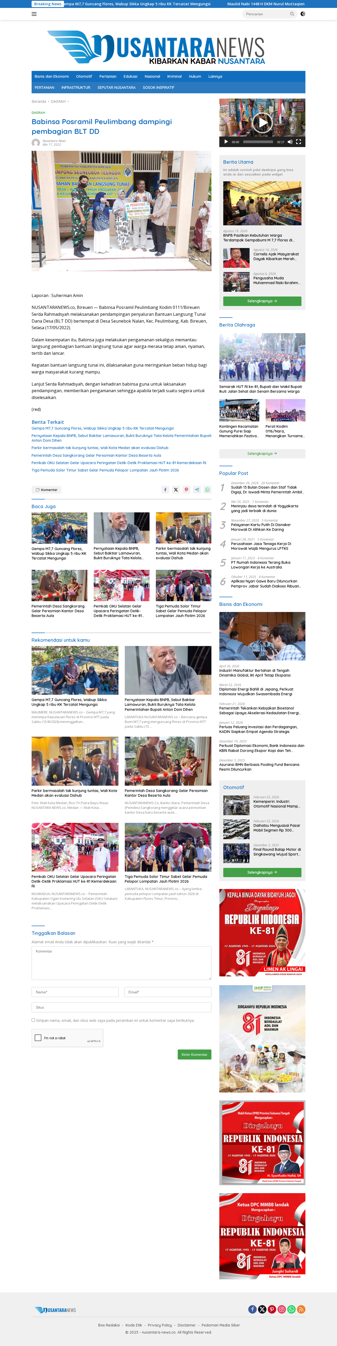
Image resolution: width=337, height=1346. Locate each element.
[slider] (258, 141)
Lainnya (215, 76)
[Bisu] (290, 141)
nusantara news (54, 141)
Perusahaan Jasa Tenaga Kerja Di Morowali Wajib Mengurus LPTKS (261, 546)
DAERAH (38, 112)
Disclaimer (187, 1325)
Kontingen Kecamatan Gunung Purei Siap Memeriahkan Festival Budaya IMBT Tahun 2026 (238, 431)
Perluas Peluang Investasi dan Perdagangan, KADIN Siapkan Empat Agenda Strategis (258, 729)
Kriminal (174, 76)
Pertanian (108, 76)
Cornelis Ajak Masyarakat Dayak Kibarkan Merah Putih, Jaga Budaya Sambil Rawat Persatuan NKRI (277, 256)
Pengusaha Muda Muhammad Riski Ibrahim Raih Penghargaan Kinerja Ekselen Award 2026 (277, 280)
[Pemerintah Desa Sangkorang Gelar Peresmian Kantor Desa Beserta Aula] (59, 585)
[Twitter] (262, 1309)
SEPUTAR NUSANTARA (117, 87)
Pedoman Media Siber (221, 1325)
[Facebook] (252, 1309)
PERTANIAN (44, 87)
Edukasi (130, 76)
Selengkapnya (260, 301)
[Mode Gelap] (302, 13)
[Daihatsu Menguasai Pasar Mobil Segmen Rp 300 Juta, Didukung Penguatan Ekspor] (236, 829)
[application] (262, 123)
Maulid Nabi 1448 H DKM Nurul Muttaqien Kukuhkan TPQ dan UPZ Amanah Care (236, 4)
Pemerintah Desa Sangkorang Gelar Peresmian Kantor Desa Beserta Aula (96, 455)
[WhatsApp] (291, 1309)
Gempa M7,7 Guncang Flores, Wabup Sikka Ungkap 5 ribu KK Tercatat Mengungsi (103, 428)
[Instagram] (281, 1309)
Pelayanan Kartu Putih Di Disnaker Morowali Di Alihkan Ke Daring (261, 527)
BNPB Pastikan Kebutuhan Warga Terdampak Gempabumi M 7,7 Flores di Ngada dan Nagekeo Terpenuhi (257, 237)
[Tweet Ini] (176, 490)
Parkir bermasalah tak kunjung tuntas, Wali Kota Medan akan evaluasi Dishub (100, 447)
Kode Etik (134, 1325)
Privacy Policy (160, 1325)
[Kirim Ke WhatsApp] (207, 490)
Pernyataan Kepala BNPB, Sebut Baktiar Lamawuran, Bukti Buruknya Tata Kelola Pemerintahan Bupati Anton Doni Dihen (121, 438)
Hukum (195, 76)
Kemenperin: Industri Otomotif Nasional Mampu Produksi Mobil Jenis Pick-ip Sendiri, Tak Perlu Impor (277, 804)
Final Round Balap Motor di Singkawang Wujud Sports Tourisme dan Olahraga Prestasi (277, 852)
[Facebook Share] (165, 490)
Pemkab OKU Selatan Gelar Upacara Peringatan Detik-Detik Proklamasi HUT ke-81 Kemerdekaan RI (119, 462)
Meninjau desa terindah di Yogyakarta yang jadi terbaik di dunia (264, 508)
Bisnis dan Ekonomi (52, 76)
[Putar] (226, 141)
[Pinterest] (272, 1309)
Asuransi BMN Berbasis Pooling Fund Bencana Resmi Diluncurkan (259, 767)
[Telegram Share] (197, 490)
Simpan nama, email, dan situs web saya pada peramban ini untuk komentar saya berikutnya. (115, 1020)
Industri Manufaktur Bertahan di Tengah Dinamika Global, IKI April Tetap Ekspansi (255, 673)
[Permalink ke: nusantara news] (36, 142)
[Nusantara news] (168, 47)
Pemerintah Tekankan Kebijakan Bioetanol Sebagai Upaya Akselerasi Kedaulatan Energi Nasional (259, 710)
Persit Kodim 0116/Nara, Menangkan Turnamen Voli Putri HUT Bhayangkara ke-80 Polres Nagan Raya (285, 431)
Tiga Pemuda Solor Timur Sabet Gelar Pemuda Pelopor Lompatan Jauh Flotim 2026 (105, 470)
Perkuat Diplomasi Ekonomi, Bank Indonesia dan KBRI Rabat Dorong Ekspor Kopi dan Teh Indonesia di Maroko (261, 748)
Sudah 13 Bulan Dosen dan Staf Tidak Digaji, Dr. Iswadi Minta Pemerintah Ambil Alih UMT (266, 489)
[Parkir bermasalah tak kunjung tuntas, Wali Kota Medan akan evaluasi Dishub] (184, 528)
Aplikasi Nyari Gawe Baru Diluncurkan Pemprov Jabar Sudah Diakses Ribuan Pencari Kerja (265, 583)
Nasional (152, 76)
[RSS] (301, 1309)
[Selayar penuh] (298, 141)
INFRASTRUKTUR (76, 87)
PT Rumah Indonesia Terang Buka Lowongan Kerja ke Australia (260, 565)
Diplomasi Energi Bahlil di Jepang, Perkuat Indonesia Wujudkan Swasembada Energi (256, 691)
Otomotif (84, 76)
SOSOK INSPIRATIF (158, 87)
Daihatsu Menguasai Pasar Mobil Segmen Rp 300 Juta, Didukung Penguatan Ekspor (277, 828)
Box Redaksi (109, 1325)
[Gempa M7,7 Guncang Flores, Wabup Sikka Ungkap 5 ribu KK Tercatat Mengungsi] (59, 528)
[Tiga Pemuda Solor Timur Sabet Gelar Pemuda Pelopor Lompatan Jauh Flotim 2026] (184, 585)
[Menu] (35, 13)
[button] (292, 13)
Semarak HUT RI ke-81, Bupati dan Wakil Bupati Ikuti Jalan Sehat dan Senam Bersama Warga (260, 389)
